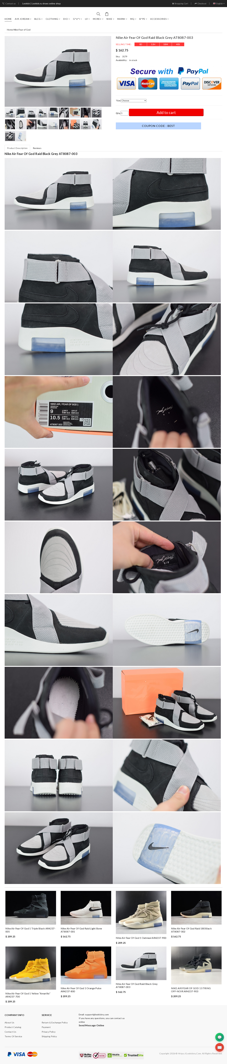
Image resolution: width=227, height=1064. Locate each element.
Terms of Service (13, 1036)
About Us (9, 1022)
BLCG (37, 19)
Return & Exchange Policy (55, 1022)
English (219, 3)
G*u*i (76, 19)
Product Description (17, 148)
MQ (132, 19)
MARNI (121, 19)
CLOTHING (52, 19)
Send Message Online (91, 1025)
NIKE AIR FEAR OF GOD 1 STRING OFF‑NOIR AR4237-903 (191, 990)
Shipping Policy (49, 1036)
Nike (109, 19)
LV (86, 19)
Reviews (37, 148)
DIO (65, 19)
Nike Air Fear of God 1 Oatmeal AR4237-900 (141, 937)
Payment (46, 1027)
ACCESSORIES (158, 19)
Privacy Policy (48, 1031)
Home (8, 19)
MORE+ (97, 19)
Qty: (118, 113)
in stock (133, 60)
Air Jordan (22, 19)
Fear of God (24, 29)
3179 (124, 56)
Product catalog (13, 1027)
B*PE (142, 19)
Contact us (10, 3)
